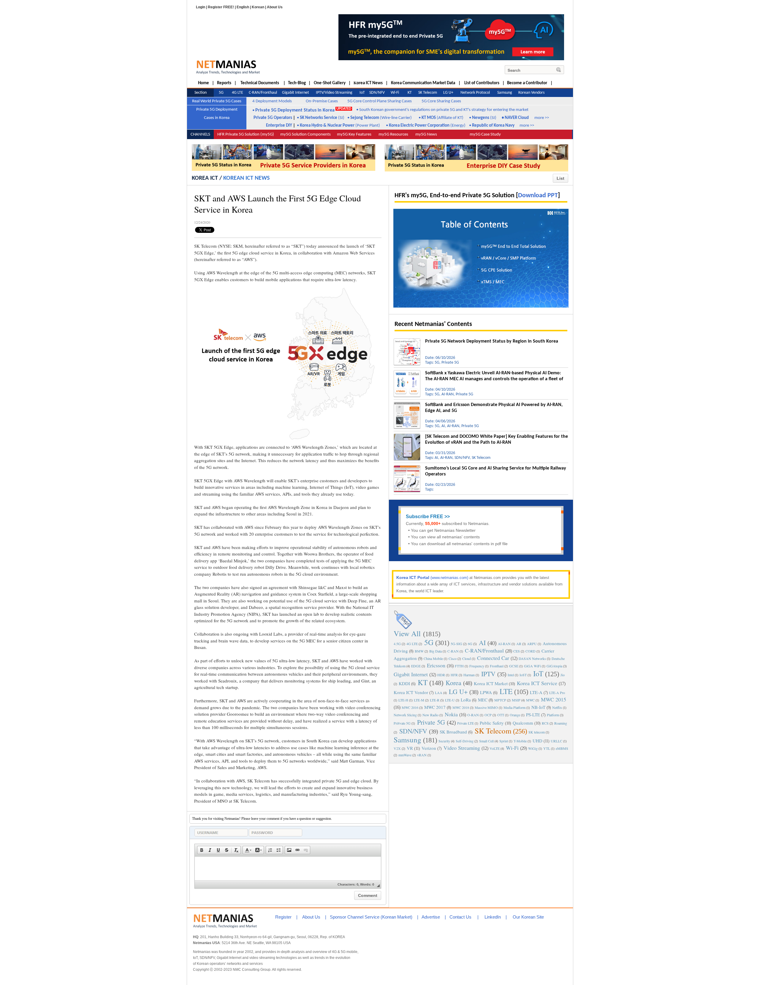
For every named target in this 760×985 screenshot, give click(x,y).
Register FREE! (221, 7)
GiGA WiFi (532, 665)
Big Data (435, 651)
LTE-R (434, 700)
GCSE (513, 665)
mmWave (404, 754)
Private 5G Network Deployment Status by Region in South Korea (491, 341)
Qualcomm (523, 723)
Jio (562, 674)
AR (518, 643)
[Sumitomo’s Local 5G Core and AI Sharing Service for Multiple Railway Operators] (407, 468)
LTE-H (403, 700)
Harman (469, 674)
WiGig (533, 748)
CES (516, 651)
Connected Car (493, 657)
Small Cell (486, 741)
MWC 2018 (460, 707)
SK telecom (536, 732)
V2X (397, 748)
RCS (545, 723)
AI (482, 642)
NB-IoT (538, 707)
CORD (530, 651)
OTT (500, 714)
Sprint (503, 741)
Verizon (429, 748)
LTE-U (450, 700)
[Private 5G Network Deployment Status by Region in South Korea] (407, 341)
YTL (546, 748)
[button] (201, 850)
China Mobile (433, 658)
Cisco (453, 658)
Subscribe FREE (424, 516)
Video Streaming (462, 747)
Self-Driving (465, 741)
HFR (454, 674)
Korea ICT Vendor (411, 692)
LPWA (486, 692)
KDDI (404, 683)
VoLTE (495, 748)
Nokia (451, 714)
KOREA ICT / (207, 178)
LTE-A (536, 692)
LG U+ (458, 691)
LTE (506, 691)
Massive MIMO (486, 707)
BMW (419, 651)
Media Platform (514, 707)
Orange (515, 714)
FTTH (459, 665)
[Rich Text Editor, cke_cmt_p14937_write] (288, 868)
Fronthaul (497, 665)
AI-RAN (504, 643)
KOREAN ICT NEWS (246, 178)
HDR (441, 674)
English (243, 7)
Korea (453, 682)
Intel (511, 674)
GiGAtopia (554, 665)
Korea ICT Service (537, 683)
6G (470, 643)
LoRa (466, 700)
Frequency (476, 665)
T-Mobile (520, 741)
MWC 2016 (410, 707)
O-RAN (473, 714)
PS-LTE (533, 714)
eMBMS (562, 748)
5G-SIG (456, 643)
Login (200, 7)
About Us (275, 7)
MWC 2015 (553, 699)
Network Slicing (405, 714)
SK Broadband (453, 732)
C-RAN (453, 651)
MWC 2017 (435, 707)
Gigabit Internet (411, 674)
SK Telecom (493, 731)
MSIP (516, 700)
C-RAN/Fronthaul (484, 650)
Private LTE (465, 723)
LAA (438, 692)
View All (407, 633)
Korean (258, 7)
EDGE (416, 665)
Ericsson (436, 665)
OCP (488, 714)
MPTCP (500, 700)
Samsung (407, 739)
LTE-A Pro (557, 692)
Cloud (466, 658)
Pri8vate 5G (402, 723)
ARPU (532, 643)
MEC (482, 700)
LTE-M (419, 700)
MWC (530, 700)
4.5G (397, 643)
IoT (538, 673)
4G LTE (412, 643)
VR (410, 748)
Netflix (557, 707)
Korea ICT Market (491, 683)
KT (423, 682)
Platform (553, 714)
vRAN (422, 754)
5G (428, 642)
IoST (523, 674)
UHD (537, 741)
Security (444, 741)
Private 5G (431, 722)
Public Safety (492, 723)
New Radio (430, 714)
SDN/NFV (413, 731)
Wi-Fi (512, 747)
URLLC (556, 741)
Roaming (560, 723)
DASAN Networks (532, 658)
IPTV (488, 673)
